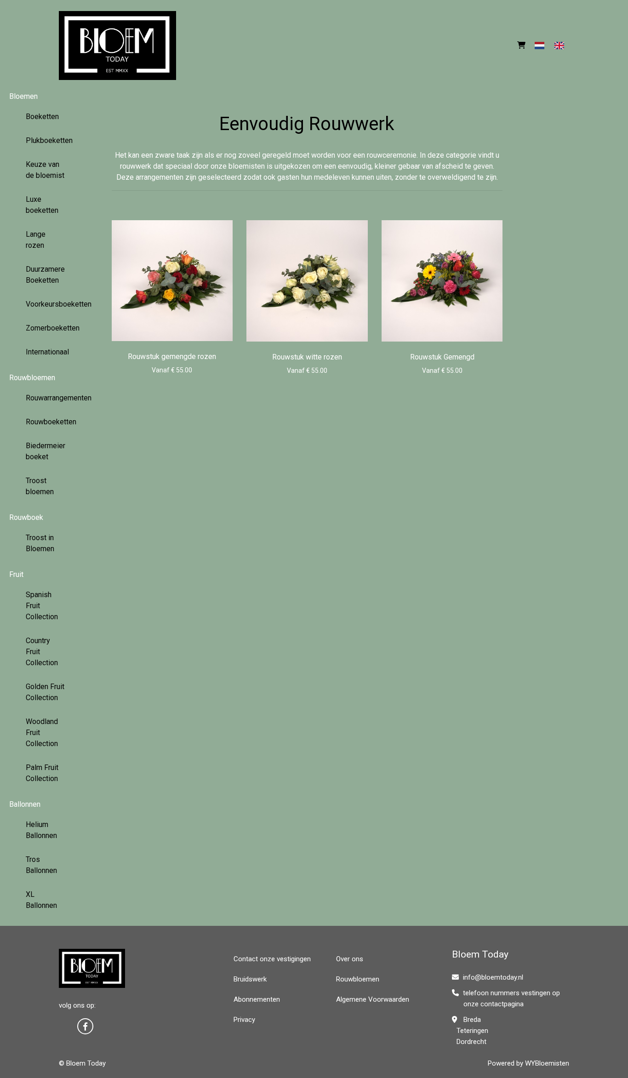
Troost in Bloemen (40, 543)
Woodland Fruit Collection (42, 732)
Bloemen (23, 96)
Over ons (349, 959)
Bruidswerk (250, 979)
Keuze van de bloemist (45, 170)
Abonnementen (257, 999)
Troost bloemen (40, 486)
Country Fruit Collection (42, 651)
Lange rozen (36, 240)
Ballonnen (24, 804)
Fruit (16, 574)
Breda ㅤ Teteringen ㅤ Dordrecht (470, 1030)
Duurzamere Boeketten (45, 275)
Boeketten (42, 116)
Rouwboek (26, 517)
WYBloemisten (547, 1063)
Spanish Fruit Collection (42, 605)
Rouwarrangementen (49, 398)
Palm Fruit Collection (42, 773)
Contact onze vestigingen (272, 959)
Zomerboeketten (49, 328)
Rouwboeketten (49, 421)
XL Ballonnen (41, 900)
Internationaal (47, 352)
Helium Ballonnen (41, 830)
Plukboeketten (49, 140)
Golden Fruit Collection (45, 692)
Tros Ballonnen (41, 865)
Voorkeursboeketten (49, 304)
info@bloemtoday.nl (493, 977)
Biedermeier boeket (45, 451)
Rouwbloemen (32, 377)
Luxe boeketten (42, 205)
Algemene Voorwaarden (372, 999)
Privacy (244, 1019)
